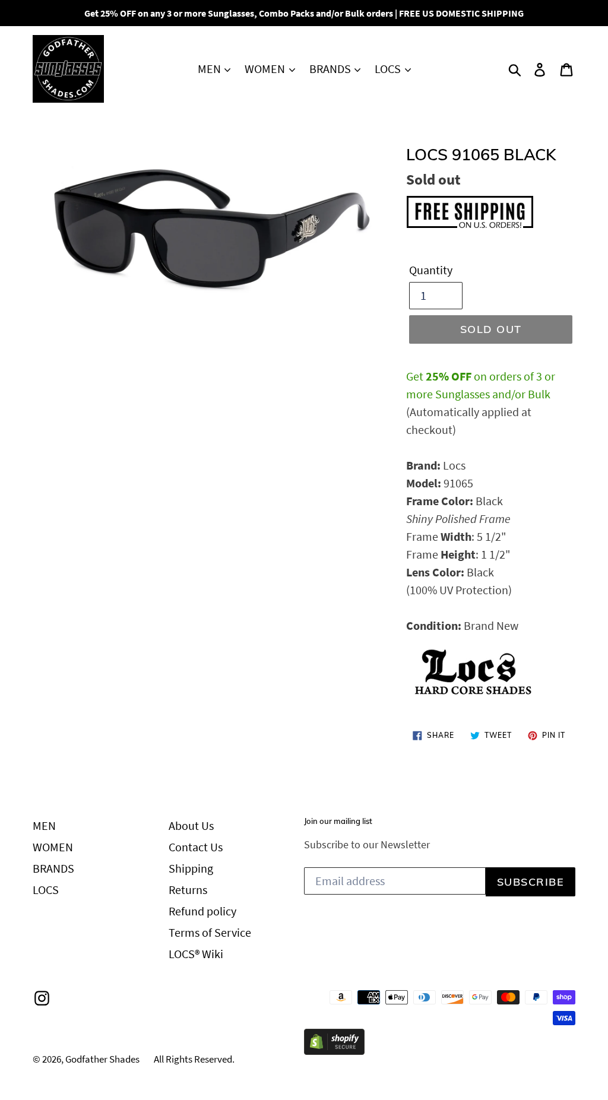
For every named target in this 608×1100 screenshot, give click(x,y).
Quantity (430, 269)
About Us (191, 825)
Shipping (191, 868)
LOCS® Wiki (196, 953)
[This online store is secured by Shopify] (334, 1050)
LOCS (389, 68)
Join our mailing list (338, 821)
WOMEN (266, 68)
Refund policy (202, 911)
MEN (210, 68)
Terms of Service (210, 932)
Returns (188, 889)
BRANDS (331, 68)
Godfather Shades (102, 1059)
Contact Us (196, 846)
